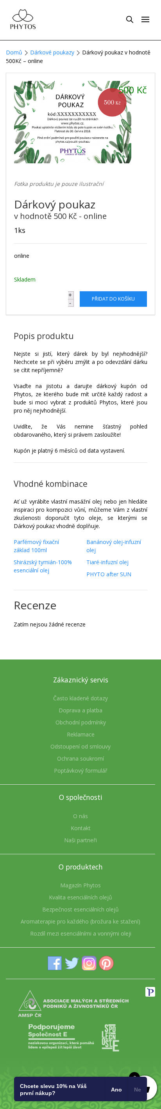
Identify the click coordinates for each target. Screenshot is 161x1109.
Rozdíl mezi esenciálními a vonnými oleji (80, 933)
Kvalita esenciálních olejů (80, 897)
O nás (80, 816)
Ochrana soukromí (80, 758)
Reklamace (81, 734)
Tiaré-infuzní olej (107, 562)
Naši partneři (80, 840)
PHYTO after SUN (108, 574)
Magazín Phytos (80, 885)
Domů (14, 52)
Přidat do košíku (113, 299)
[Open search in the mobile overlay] (130, 19)
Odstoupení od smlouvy (80, 746)
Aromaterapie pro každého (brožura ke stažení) (80, 921)
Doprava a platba (80, 710)
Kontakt (81, 828)
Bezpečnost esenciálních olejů (80, 909)
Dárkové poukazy (52, 52)
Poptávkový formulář (80, 770)
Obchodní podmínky (80, 722)
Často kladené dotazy (80, 698)
